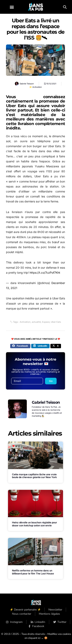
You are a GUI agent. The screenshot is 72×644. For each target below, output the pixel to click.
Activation (37, 87)
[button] (12, 7)
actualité (36, 322)
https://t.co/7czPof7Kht (45, 272)
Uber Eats (56, 322)
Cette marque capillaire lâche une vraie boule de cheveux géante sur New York (34, 476)
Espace (46, 322)
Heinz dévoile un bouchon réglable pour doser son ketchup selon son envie (34, 524)
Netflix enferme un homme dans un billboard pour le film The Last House (33, 572)
